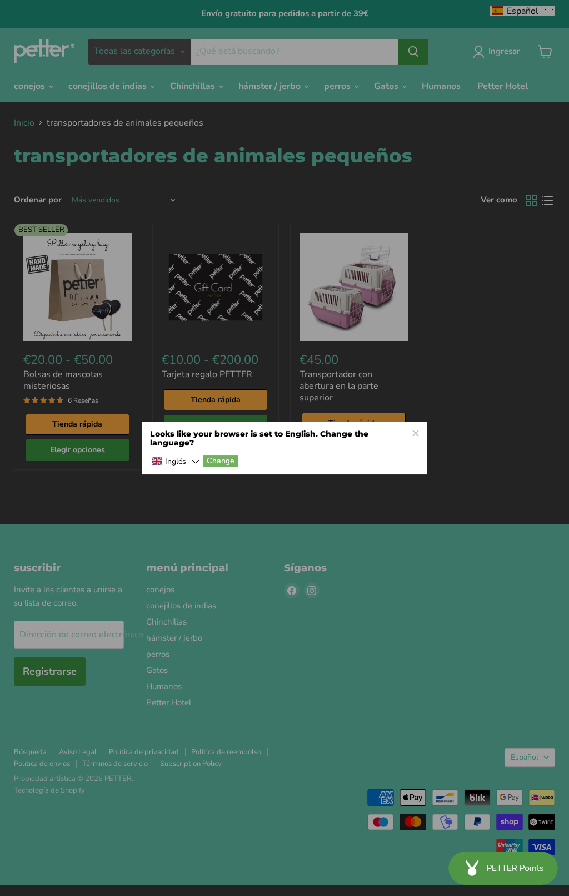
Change (220, 461)
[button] (175, 462)
